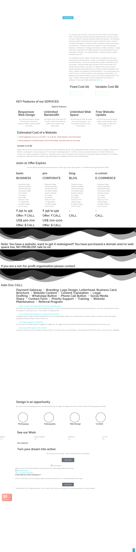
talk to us (99, 80)
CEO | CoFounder (20, 473)
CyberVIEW (29, 473)
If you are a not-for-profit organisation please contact (38, 266)
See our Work (26, 432)
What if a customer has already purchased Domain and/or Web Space (40, 306)
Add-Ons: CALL (12, 285)
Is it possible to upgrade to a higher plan (31, 322)
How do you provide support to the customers (33, 328)
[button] (68, 306)
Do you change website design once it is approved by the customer (39, 314)
